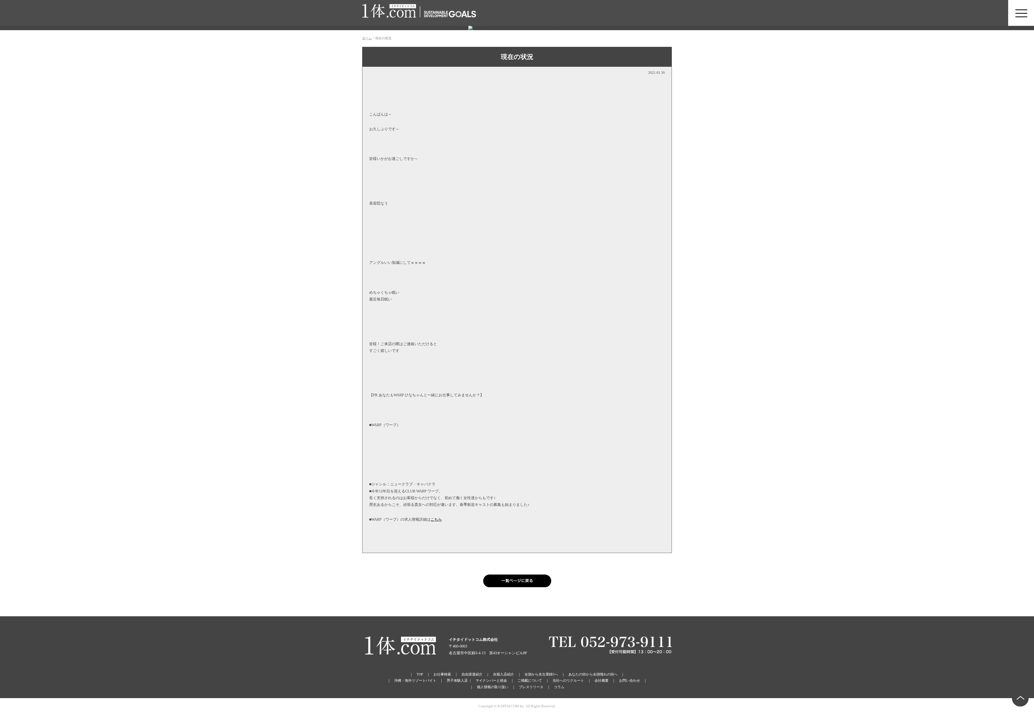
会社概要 (602, 680)
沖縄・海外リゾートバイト (415, 680)
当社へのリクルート (568, 680)
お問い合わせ (629, 680)
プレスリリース (531, 687)
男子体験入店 (457, 680)
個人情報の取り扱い (492, 687)
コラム (559, 687)
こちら (436, 519)
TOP (420, 674)
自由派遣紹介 (472, 674)
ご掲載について (530, 680)
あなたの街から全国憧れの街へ (592, 674)
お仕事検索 (442, 674)
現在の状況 (517, 56)
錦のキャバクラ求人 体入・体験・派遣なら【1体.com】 (389, 13)
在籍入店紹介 (503, 674)
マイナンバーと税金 (491, 680)
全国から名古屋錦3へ (541, 674)
